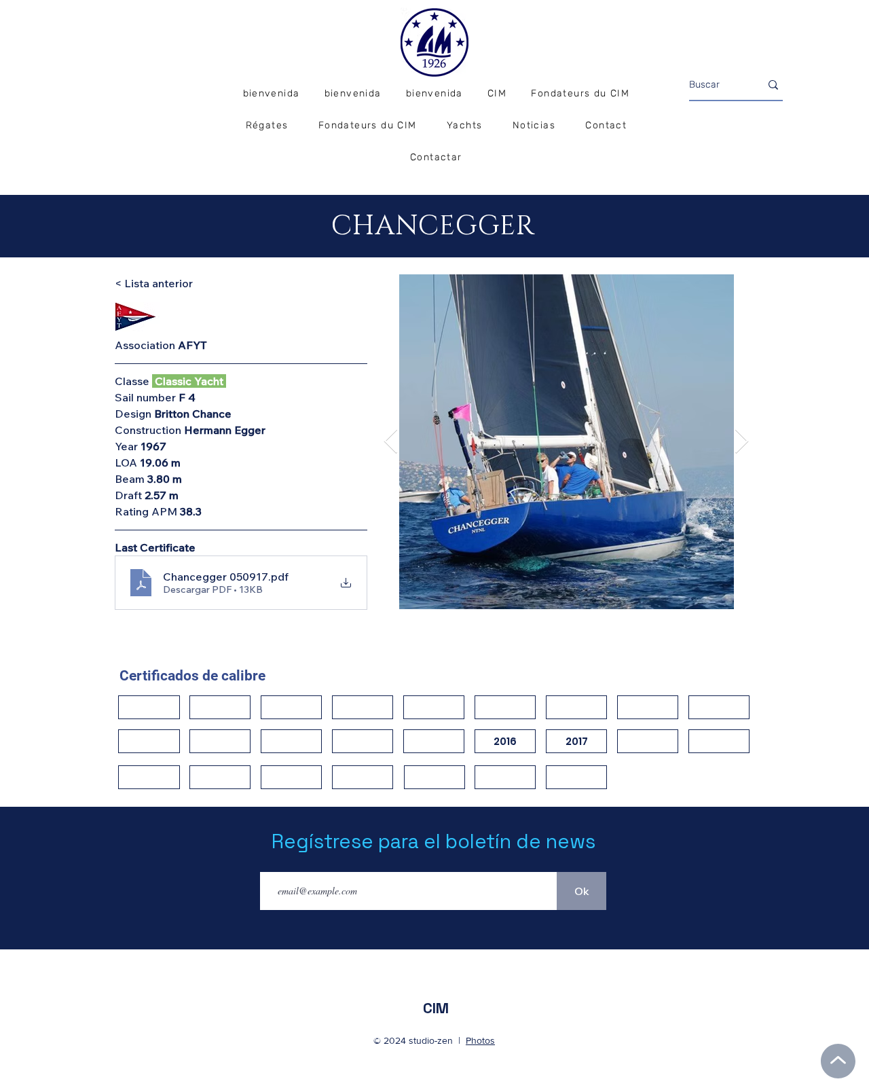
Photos (480, 1040)
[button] (266, 126)
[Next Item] (742, 442)
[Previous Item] (391, 442)
